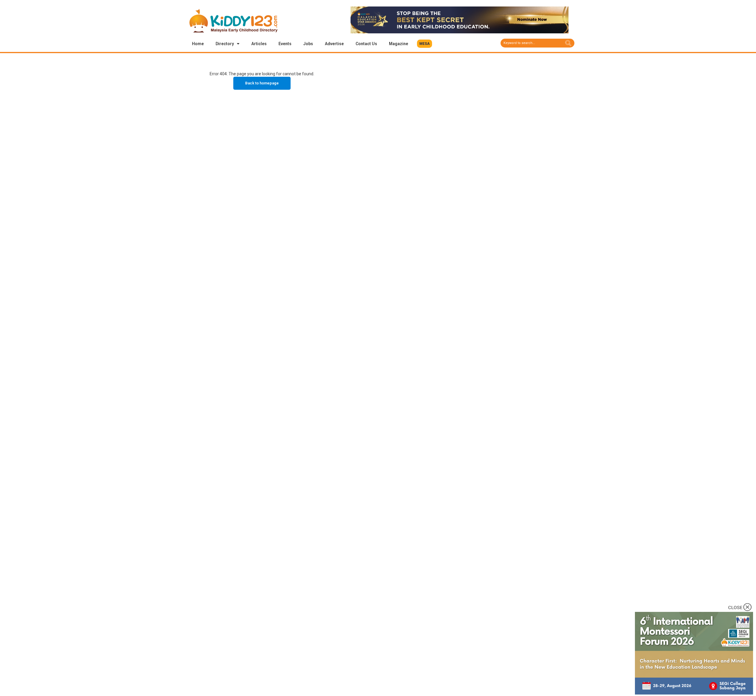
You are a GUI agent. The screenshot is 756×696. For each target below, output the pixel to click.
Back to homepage (262, 83)
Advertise (334, 43)
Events (284, 43)
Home (198, 43)
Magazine (398, 43)
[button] (424, 44)
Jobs (308, 43)
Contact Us (366, 43)
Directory (225, 43)
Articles (259, 43)
